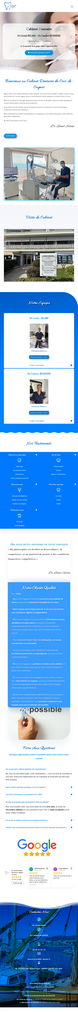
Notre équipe (10, 136)
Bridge (59, 500)
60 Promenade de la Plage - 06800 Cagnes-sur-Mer (39, 968)
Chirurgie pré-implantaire (19, 496)
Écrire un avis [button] (17, 883)
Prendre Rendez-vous (39, 357)
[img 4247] (39, 281)
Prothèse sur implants (19, 504)
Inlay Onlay (19, 466)
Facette (58, 470)
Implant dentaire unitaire (19, 500)
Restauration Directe (19, 470)
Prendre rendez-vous (39, 53)
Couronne (58, 496)
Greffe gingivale (19, 525)
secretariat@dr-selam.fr (39, 959)
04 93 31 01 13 (39, 950)
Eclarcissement (58, 466)
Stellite (58, 504)
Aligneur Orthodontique (58, 474)
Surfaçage (19, 521)
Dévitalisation (19, 474)
